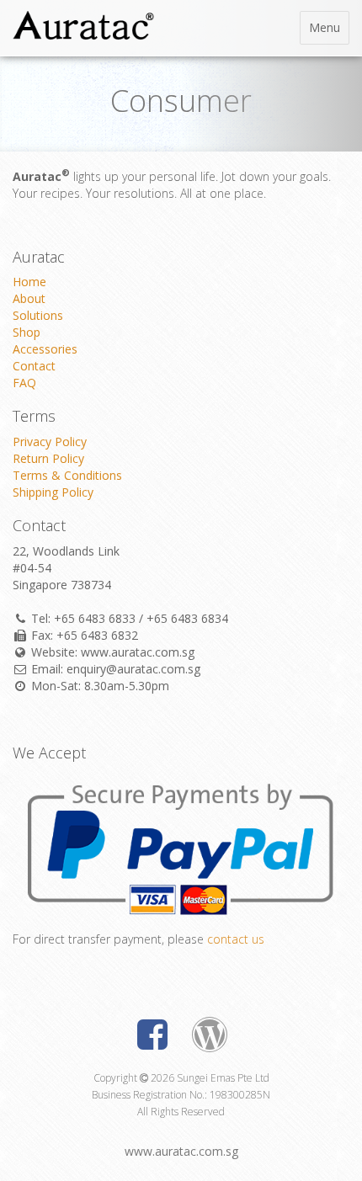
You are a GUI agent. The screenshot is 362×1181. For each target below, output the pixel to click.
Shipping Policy (53, 492)
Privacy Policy (50, 442)
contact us (235, 939)
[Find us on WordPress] (209, 1038)
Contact (34, 366)
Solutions (38, 315)
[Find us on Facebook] (152, 1038)
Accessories (45, 349)
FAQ (24, 383)
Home (29, 282)
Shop (26, 332)
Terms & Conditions (67, 475)
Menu (328, 32)
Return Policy (48, 458)
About (29, 298)
